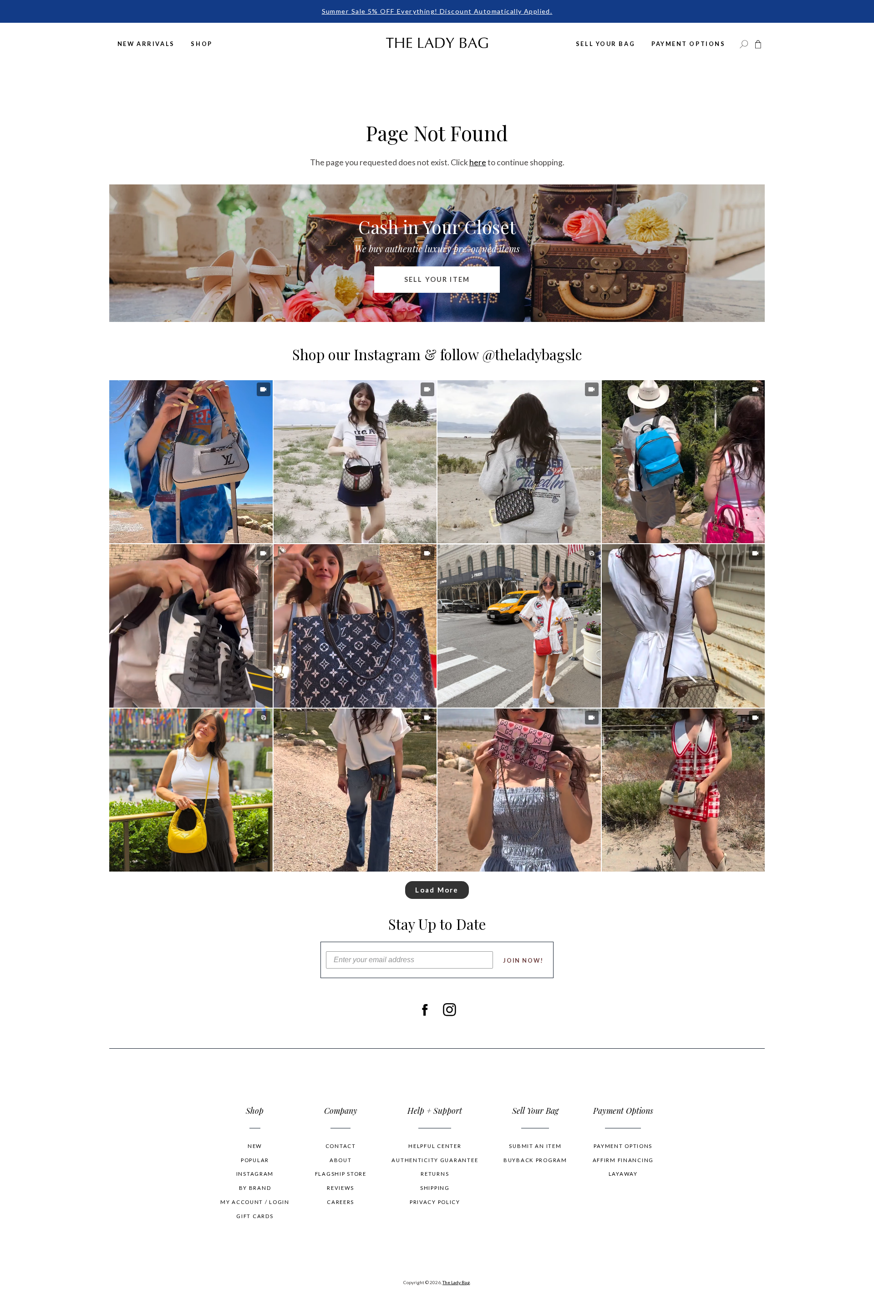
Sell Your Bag (605, 43)
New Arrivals (146, 43)
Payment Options (688, 43)
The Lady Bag (456, 1282)
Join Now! (523, 960)
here (477, 162)
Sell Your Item (437, 279)
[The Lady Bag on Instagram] (449, 1009)
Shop (201, 43)
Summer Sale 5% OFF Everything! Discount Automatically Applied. (437, 11)
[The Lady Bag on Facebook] (424, 1009)
